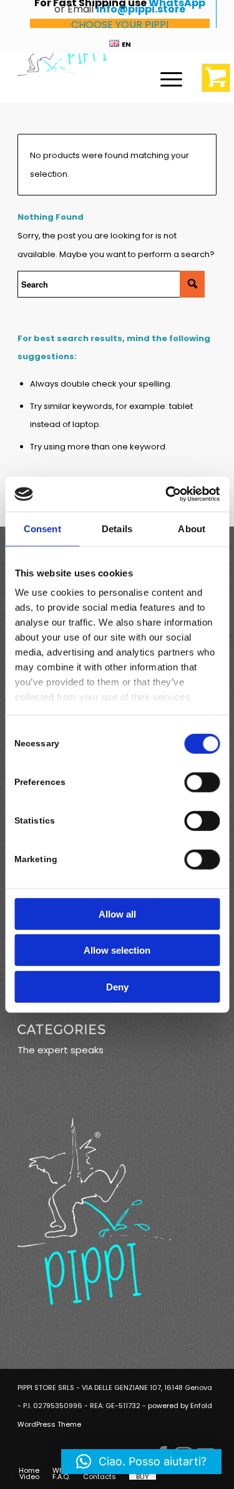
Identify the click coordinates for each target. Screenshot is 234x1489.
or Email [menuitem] (119, 14)
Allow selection (117, 950)
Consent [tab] (42, 528)
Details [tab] (117, 528)
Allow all (117, 913)
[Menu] (165, 78)
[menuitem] (120, 43)
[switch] (202, 782)
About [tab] (191, 528)
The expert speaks (60, 1049)
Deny (117, 986)
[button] (141, 1461)
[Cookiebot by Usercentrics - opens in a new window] (167, 494)
